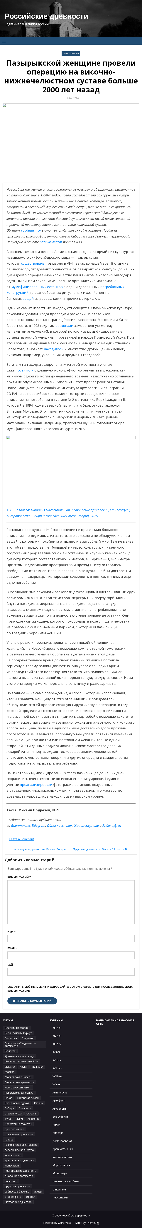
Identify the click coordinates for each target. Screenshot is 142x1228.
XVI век (57, 1060)
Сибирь (9, 1108)
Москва (9, 1072)
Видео (56, 1125)
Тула (8, 1118)
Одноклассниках (59, 825)
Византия (11, 1038)
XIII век (57, 1028)
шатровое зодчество (18, 1202)
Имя (11, 931)
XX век (56, 1084)
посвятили (24, 370)
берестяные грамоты (18, 1124)
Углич (19, 1118)
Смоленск (25, 1108)
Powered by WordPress (57, 1222)
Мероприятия (61, 1165)
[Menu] (3, 41)
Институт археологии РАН (21, 1061)
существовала (33, 263)
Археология (71, 53)
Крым (23, 1066)
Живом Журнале (86, 825)
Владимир (28, 1038)
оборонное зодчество (19, 1176)
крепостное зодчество (19, 1160)
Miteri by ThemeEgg (87, 1222)
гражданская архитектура (21, 1144)
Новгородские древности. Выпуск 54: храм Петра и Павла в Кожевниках (40, 849)
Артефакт (59, 1100)
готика (9, 1139)
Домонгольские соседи (19, 1056)
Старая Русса (13, 1113)
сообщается (31, 230)
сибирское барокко (17, 1191)
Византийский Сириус (18, 1033)
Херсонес (33, 1118)
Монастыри (60, 1173)
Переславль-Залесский (19, 1092)
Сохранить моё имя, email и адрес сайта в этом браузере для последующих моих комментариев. (70, 989)
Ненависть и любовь (66, 1181)
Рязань (38, 1103)
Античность (60, 1092)
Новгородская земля (18, 1087)
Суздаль (31, 1113)
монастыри (12, 1165)
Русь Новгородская (17, 1103)
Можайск (37, 1066)
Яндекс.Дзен (111, 825)
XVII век (57, 1068)
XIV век (57, 1036)
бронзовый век (14, 1129)
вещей (28, 298)
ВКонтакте (20, 825)
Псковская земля (28, 1098)
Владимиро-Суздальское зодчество (20, 1044)
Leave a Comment (21, 839)
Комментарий (19, 877)
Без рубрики (60, 1116)
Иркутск (10, 1066)
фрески (30, 1196)
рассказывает (51, 242)
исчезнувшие (13, 1155)
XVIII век (58, 1076)
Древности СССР (63, 1149)
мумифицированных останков (37, 287)
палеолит (11, 1181)
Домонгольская (62, 1141)
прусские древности (17, 1186)
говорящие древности (19, 1134)
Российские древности (46, 16)
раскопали (64, 325)
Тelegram (38, 825)
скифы (38, 1191)
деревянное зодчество (19, 1150)
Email (12, 948)
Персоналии (60, 1197)
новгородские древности (20, 1170)
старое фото (13, 1196)
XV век (56, 1052)
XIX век (57, 1044)
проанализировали (36, 784)
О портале (59, 1189)
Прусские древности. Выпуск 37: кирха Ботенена (104, 849)
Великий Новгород (16, 1028)
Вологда (10, 1051)
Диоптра (58, 1133)
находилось (53, 349)
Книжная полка (62, 1157)
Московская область (18, 1077)
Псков (8, 1098)
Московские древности (19, 1082)
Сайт (11, 965)
